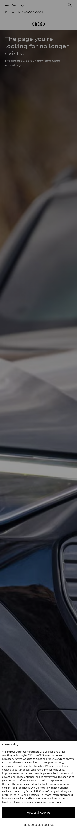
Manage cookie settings (38, 824)
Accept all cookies (38, 812)
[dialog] (38, 787)
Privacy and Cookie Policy (48, 801)
